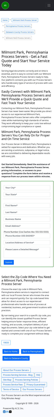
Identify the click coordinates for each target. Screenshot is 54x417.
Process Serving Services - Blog (18, 375)
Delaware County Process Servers (20, 32)
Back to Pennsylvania (33, 351)
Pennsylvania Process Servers (18, 26)
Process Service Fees (13, 384)
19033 (6, 342)
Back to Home (10, 351)
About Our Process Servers (16, 370)
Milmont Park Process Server (25, 20)
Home (5, 20)
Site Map (7, 379)
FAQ (38, 375)
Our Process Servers (32, 389)
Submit (8, 262)
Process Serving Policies (26, 379)
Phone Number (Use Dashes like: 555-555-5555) (26, 231)
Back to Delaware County (16, 358)
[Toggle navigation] (48, 5)
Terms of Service (11, 389)
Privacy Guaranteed (35, 384)
